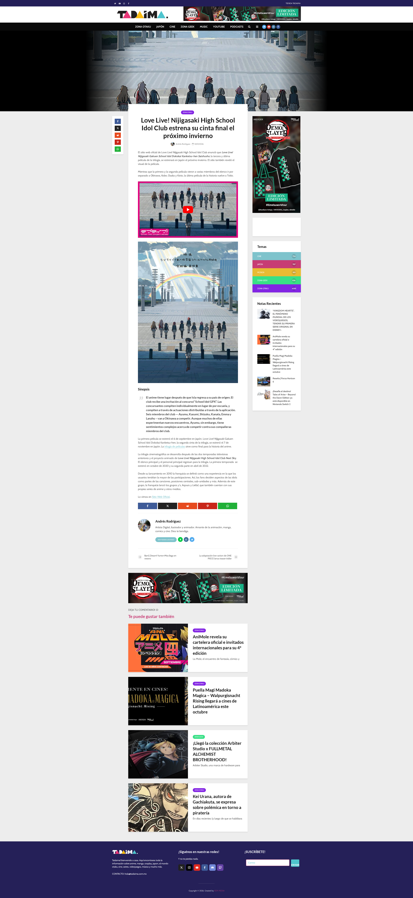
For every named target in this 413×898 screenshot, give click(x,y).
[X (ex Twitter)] (181, 867)
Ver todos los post (166, 540)
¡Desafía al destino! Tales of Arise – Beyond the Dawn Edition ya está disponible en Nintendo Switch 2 (284, 398)
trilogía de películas (174, 446)
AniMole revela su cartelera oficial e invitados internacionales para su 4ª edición (218, 645)
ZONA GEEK (187, 26)
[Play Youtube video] (188, 209)
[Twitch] (220, 867)
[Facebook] (204, 867)
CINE (172, 26)
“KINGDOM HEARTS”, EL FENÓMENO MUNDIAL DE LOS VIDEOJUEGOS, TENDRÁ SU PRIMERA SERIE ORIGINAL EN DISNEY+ (284, 320)
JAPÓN (160, 26)
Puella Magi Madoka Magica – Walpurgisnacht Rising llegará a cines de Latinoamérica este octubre (216, 700)
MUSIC (204, 26)
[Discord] (212, 867)
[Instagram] (189, 867)
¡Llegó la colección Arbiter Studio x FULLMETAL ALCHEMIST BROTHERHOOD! (217, 751)
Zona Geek (199, 737)
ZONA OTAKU (143, 26)
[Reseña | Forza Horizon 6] (263, 381)
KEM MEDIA (219, 890)
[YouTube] (197, 867)
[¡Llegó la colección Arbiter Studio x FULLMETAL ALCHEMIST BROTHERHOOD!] (158, 754)
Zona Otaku (187, 112)
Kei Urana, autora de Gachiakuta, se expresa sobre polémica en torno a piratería (217, 804)
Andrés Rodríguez (182, 144)
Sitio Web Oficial (161, 496)
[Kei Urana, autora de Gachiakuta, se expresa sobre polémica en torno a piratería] (158, 807)
